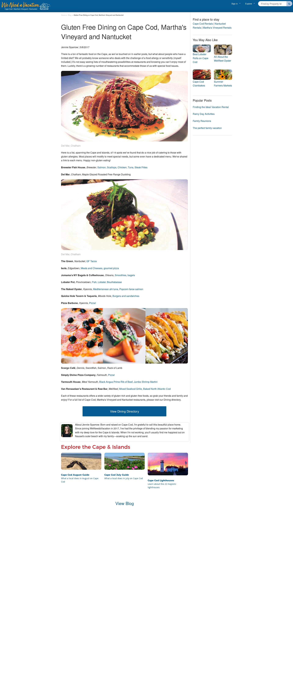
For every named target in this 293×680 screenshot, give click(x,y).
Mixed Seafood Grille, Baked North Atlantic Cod (145, 389)
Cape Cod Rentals (203, 23)
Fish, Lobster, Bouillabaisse (107, 282)
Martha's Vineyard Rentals (217, 27)
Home (63, 15)
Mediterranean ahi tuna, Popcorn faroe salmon (118, 289)
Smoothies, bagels (125, 275)
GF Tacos (91, 261)
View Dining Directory (124, 411)
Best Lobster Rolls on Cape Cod (200, 58)
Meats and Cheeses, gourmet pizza (100, 268)
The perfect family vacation (207, 128)
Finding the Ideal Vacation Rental (211, 107)
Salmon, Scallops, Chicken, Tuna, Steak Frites (122, 167)
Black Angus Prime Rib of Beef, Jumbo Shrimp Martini (128, 382)
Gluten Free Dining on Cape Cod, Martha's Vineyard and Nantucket (98, 15)
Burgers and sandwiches (125, 296)
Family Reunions (202, 121)
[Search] (289, 3)
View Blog (124, 503)
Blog (69, 15)
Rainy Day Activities (204, 114)
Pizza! (92, 303)
